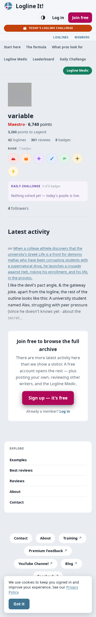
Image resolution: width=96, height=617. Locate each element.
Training (70, 538)
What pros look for (67, 47)
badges (63, 139)
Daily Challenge (73, 59)
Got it (19, 604)
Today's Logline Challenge (51, 28)
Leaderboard (43, 59)
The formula (36, 47)
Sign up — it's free (48, 398)
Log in (58, 17)
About (15, 491)
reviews (40, 139)
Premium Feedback (46, 550)
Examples (18, 459)
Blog (69, 563)
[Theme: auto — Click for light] (43, 17)
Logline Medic (15, 59)
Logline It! (29, 6)
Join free (80, 17)
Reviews (17, 480)
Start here (12, 47)
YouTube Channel (33, 563)
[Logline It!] (8, 5)
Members (82, 37)
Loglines (60, 37)
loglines (17, 139)
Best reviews (21, 470)
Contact (17, 502)
